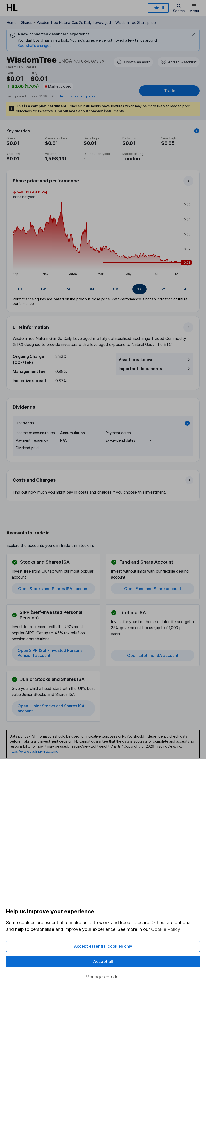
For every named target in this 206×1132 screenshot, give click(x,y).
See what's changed (35, 45)
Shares (26, 22)
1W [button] (43, 289)
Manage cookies (103, 976)
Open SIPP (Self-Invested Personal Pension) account (51, 653)
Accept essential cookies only (103, 946)
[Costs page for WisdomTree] (103, 485)
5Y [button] (163, 289)
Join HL (158, 7)
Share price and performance (46, 180)
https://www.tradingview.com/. (34, 751)
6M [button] (116, 289)
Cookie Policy (165, 929)
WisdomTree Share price (135, 22)
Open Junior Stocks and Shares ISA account (51, 708)
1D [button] (20, 289)
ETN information (31, 327)
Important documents (140, 368)
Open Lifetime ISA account (152, 655)
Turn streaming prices (77, 96)
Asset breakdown (136, 359)
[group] (103, 289)
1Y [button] (139, 289)
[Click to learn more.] (197, 131)
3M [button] (91, 289)
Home (11, 22)
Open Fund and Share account (152, 588)
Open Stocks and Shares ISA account (53, 588)
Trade (169, 90)
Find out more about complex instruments (89, 111)
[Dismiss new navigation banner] (193, 34)
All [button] (186, 289)
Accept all (103, 961)
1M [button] (67, 289)
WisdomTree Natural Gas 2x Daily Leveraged (74, 22)
